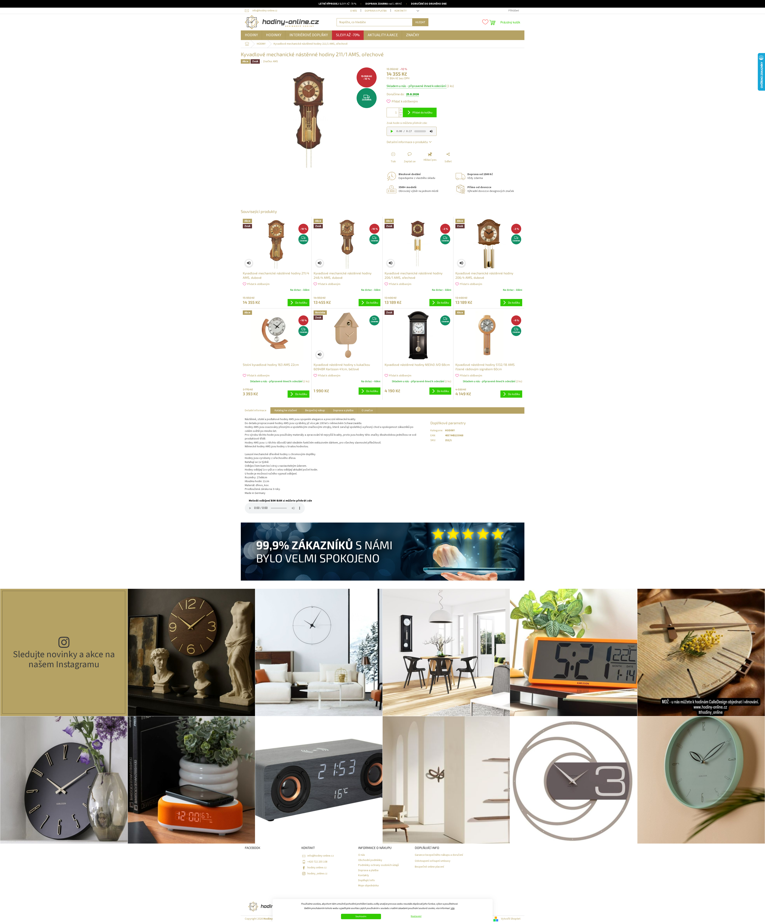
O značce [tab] (367, 410)
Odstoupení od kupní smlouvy (432, 861)
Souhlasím (360, 916)
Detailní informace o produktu (407, 142)
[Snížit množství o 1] (401, 114)
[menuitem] (251, 35)
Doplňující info (366, 880)
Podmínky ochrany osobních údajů (378, 865)
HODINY (450, 430)
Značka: (270, 61)
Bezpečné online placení (429, 867)
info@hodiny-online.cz (320, 856)
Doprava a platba (376, 11)
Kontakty (401, 11)
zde (452, 908)
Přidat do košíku (422, 112)
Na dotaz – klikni (299, 290)
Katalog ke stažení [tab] (286, 410)
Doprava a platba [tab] (343, 410)
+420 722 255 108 (317, 862)
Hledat (420, 22)
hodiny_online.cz (317, 874)
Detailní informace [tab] (255, 410)
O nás (353, 11)
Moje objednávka (368, 886)
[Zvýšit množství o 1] (401, 110)
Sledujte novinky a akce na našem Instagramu (64, 659)
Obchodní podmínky (370, 860)
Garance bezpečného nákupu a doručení (439, 855)
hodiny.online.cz (317, 868)
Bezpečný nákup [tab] (315, 410)
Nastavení (416, 916)
